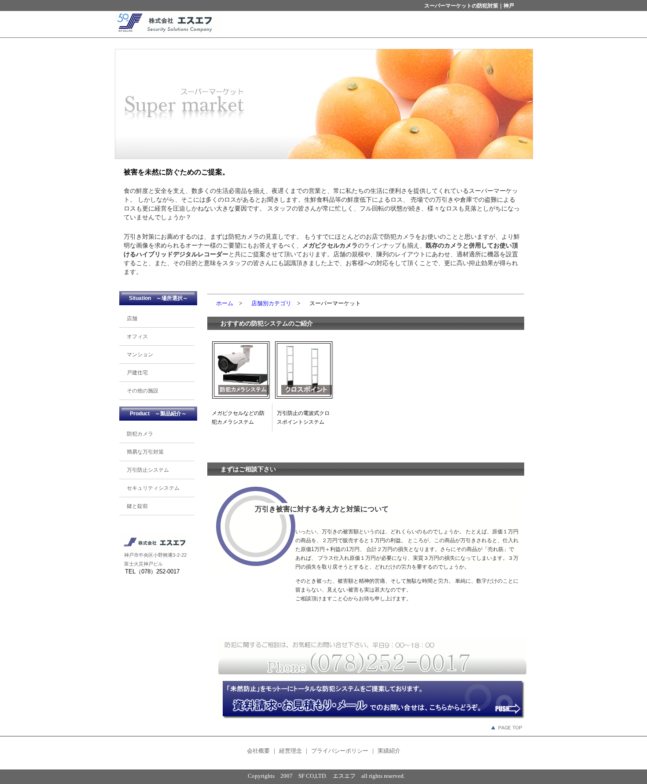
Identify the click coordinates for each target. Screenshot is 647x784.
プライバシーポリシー (339, 750)
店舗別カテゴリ (271, 303)
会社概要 (259, 750)
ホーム (224, 303)
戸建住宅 (134, 373)
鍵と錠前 (134, 506)
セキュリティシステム (150, 488)
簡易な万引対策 (142, 452)
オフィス (134, 336)
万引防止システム (145, 470)
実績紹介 (389, 750)
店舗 (129, 318)
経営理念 (290, 750)
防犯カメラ (137, 434)
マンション (137, 354)
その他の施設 (139, 391)
